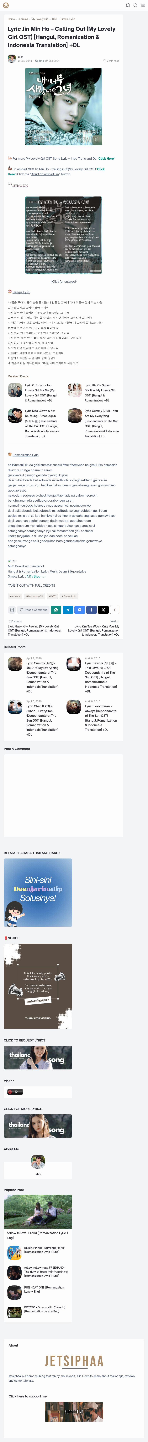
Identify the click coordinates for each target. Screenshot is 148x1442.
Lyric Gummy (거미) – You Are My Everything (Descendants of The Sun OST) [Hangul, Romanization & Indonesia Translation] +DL (42, 677)
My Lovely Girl (35, 596)
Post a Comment (36, 609)
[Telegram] (68, 610)
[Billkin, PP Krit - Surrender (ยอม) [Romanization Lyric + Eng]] (14, 1259)
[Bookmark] (12, 610)
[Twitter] (103, 610)
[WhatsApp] (56, 610)
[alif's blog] (6, 5)
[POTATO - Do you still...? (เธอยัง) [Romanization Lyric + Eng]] (14, 1318)
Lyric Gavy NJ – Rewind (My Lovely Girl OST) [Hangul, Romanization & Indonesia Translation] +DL (34, 630)
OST (53, 596)
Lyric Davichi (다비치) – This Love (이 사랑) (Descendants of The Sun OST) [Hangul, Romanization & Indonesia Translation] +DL (101, 677)
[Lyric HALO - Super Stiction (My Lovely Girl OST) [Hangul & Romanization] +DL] (75, 396)
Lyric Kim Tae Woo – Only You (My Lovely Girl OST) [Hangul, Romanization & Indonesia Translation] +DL (93, 630)
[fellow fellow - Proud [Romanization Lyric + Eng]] (38, 1227)
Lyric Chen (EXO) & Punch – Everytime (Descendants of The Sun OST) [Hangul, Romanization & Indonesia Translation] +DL (42, 720)
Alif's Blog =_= (36, 576)
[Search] (135, 5)
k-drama (16, 596)
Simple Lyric (70, 596)
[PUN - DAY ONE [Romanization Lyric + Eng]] (14, 1298)
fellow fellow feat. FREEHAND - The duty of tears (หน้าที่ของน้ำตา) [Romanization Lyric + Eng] (46, 1271)
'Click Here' (106, 158)
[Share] (114, 610)
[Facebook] (91, 610)
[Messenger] (79, 610)
